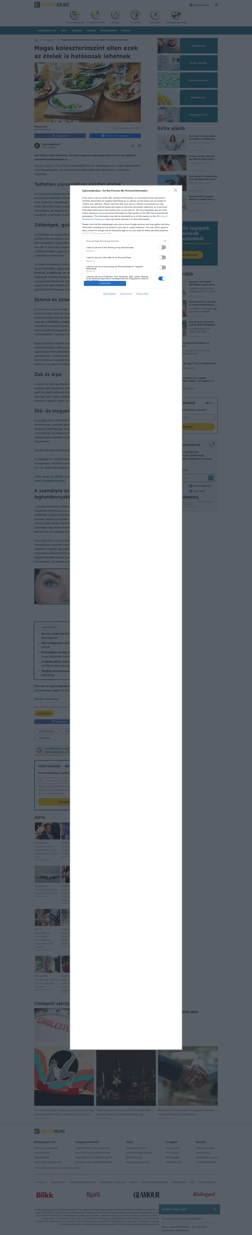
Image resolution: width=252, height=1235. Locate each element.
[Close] (176, 191)
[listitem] (126, 240)
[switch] (162, 247)
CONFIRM (105, 283)
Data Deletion (109, 294)
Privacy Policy (142, 294)
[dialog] (126, 617)
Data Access (126, 294)
